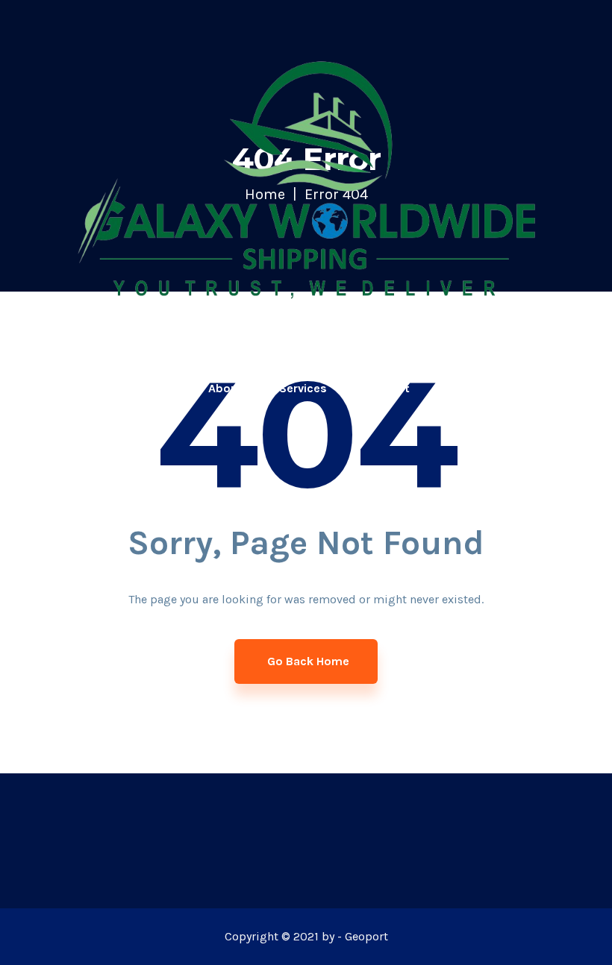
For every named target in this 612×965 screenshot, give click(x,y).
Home (155, 388)
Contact (386, 388)
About (225, 388)
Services (303, 388)
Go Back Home (308, 661)
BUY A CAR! (558, 388)
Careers (468, 388)
